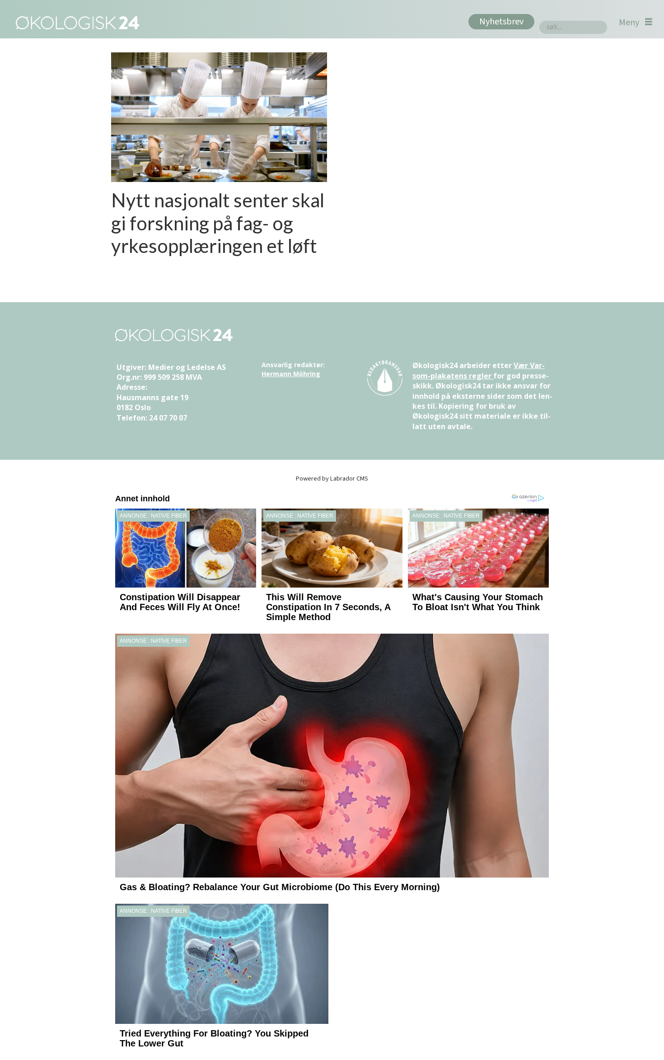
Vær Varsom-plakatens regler (478, 370)
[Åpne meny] (635, 22)
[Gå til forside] (76, 22)
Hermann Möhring (291, 373)
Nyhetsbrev (501, 21)
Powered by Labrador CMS (332, 478)
